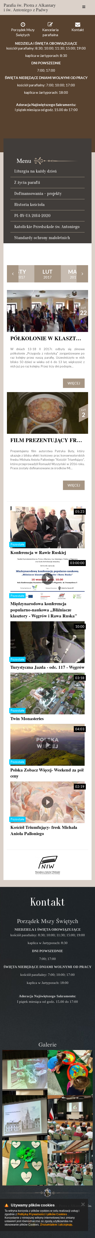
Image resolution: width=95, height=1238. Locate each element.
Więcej (74, 383)
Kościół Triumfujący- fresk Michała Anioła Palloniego (43, 830)
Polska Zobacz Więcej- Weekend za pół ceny (46, 773)
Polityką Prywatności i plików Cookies (42, 1214)
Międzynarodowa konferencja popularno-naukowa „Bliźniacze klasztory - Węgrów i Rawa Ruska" (43, 609)
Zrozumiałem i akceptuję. (56, 1224)
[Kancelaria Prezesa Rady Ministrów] (47, 865)
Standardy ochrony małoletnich (42, 237)
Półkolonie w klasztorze (50, 338)
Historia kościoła (29, 204)
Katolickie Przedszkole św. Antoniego (47, 226)
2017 (21, 273)
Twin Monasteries (27, 718)
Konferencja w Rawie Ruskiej (38, 552)
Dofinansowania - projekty (38, 193)
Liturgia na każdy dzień (35, 171)
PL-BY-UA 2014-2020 (32, 215)
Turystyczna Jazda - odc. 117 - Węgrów (47, 667)
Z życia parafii (27, 182)
